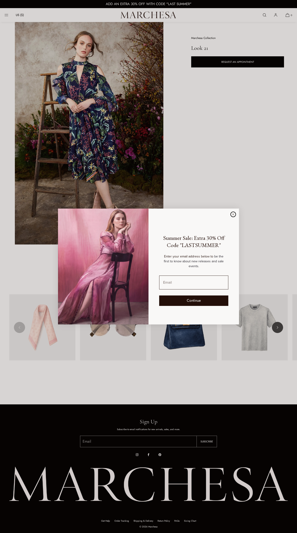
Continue (194, 300)
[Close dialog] (233, 214)
